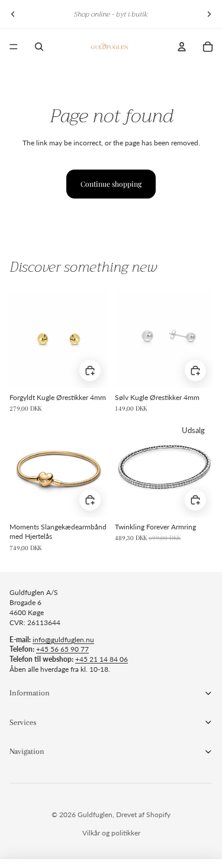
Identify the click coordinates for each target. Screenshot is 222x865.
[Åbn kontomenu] (182, 47)
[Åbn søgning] (39, 47)
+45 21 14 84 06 (101, 659)
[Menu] (13, 46)
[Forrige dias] (13, 14)
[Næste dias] (209, 14)
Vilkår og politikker (111, 832)
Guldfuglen (95, 814)
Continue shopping (111, 183)
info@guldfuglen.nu (63, 639)
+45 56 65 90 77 (62, 649)
